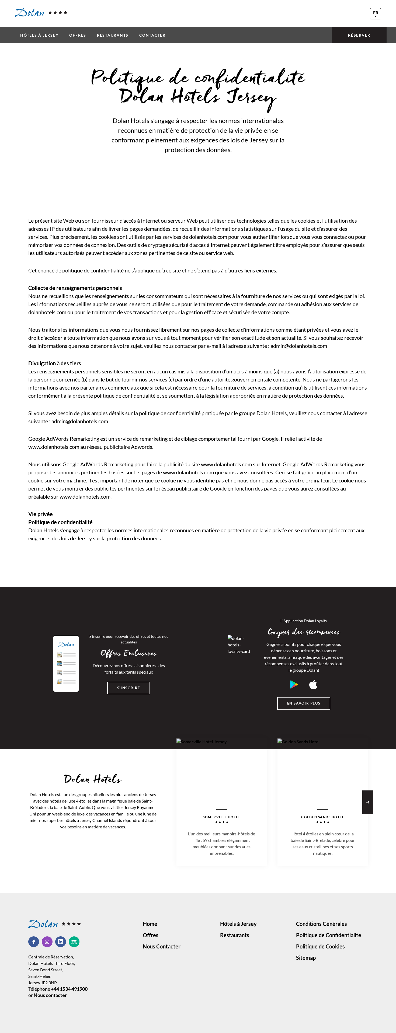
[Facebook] (35, 941)
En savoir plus (304, 703)
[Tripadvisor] (74, 941)
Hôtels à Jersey (39, 35)
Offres (77, 35)
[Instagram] (48, 941)
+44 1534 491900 (69, 989)
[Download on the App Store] (313, 684)
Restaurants (112, 35)
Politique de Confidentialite (328, 935)
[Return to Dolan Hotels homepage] (41, 12)
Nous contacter (50, 995)
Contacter (152, 35)
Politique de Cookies (320, 946)
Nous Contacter (161, 946)
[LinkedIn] (62, 941)
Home (150, 923)
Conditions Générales (321, 923)
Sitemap (306, 957)
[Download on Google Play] (294, 684)
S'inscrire (128, 688)
